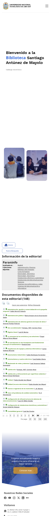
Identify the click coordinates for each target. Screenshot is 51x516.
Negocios (21, 282)
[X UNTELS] (18, 498)
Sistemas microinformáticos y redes (30, 284)
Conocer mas (25, 470)
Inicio (10, 245)
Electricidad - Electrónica (26, 274)
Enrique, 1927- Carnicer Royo (32, 328)
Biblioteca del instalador (26, 269)
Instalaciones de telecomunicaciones (30, 280)
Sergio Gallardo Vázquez (11, 407)
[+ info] (4, 309)
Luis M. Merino (23, 332)
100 (39, 419)
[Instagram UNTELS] (14, 498)
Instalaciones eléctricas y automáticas (31, 278)
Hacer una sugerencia (19, 305)
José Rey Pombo (28, 411)
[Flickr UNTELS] (27, 498)
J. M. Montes (39, 388)
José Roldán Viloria (39, 359)
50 (35, 419)
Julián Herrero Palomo (18, 311)
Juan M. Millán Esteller (25, 401)
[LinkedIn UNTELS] (23, 498)
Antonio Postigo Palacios (11, 323)
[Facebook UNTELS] (5, 498)
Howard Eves (26, 344)
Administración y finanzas (26, 267)
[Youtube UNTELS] (9, 498)
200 (45, 419)
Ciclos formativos (24, 272)
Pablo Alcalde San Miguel (22, 380)
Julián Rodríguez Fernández (36, 355)
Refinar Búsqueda (34, 305)
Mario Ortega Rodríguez (11, 376)
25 (30, 419)
